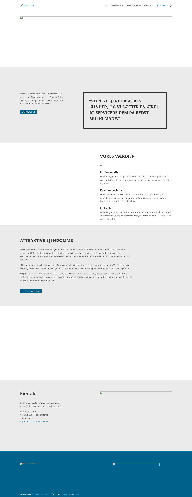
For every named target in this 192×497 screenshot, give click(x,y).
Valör (77, 494)
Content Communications (41, 494)
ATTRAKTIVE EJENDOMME (139, 6)
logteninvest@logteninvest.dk (34, 421)
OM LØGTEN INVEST (113, 6)
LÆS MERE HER (28, 112)
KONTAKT (161, 6)
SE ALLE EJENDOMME (31, 291)
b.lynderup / (64, 494)
